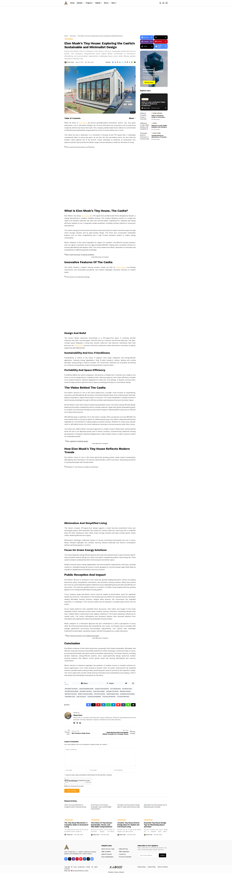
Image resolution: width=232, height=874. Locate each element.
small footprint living (113, 694)
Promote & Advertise (125, 857)
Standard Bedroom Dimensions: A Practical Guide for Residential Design (159, 136)
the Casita (85, 216)
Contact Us (122, 854)
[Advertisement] (116, 19)
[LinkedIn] (84, 858)
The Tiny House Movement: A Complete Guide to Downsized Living (76, 825)
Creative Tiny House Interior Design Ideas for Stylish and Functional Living (128, 825)
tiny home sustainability (94, 696)
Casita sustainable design (86, 688)
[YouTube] (80, 858)
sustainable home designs (127, 694)
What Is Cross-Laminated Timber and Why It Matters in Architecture (153, 103)
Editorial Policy (123, 849)
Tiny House (73, 36)
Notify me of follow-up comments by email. (77, 780)
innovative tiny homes (112, 691)
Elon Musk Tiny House (86, 691)
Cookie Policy (152, 867)
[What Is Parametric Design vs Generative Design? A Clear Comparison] (145, 116)
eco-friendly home (115, 688)
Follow (162, 855)
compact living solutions (102, 688)
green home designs (99, 691)
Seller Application (124, 851)
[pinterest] (77, 858)
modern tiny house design (85, 694)
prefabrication (79, 345)
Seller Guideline (106, 851)
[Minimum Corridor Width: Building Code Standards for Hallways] (145, 126)
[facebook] (66, 858)
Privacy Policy (141, 867)
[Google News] (92, 858)
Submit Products (106, 854)
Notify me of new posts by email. (74, 786)
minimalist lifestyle (125, 691)
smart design (121, 267)
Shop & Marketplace (107, 857)
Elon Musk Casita (127, 688)
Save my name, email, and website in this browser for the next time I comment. (89, 775)
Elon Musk (83, 123)
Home (66, 36)
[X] (69, 858)
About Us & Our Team (107, 849)
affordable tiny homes (71, 688)
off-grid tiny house (99, 694)
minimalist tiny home (70, 694)
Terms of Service (163, 867)
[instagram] (73, 858)
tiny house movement (123, 696)
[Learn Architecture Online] (66, 3)
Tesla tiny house (81, 696)
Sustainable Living (70, 696)
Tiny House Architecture (108, 696)
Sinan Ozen (70, 62)
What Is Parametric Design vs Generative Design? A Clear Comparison (158, 116)
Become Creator (149, 82)
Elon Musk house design (71, 691)
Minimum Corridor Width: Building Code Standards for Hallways (159, 126)
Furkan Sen (70, 834)
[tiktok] (88, 858)
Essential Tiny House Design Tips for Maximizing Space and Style (155, 825)
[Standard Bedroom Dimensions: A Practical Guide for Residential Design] (145, 136)
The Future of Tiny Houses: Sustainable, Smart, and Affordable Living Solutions (101, 825)
